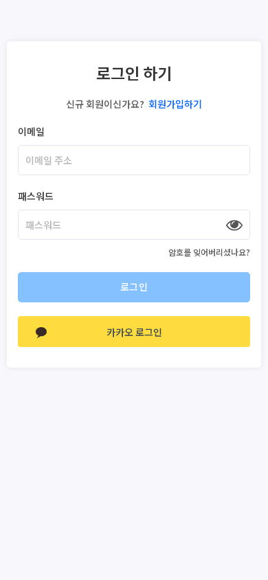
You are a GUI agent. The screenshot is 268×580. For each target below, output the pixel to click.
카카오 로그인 (134, 332)
